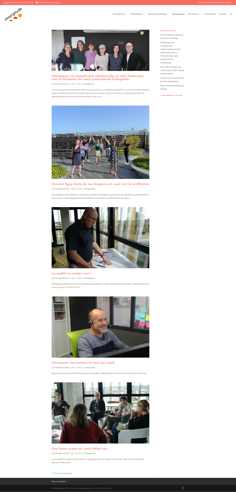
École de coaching (157, 14)
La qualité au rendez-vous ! (71, 273)
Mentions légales (59, 481)
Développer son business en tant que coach (83, 363)
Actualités (210, 14)
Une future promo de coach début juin (79, 448)
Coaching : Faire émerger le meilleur (215, 2)
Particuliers (136, 14)
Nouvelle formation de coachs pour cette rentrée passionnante (172, 70)
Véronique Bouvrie (62, 84)
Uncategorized (88, 84)
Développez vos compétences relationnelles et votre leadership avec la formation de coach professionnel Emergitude (97, 77)
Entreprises (119, 14)
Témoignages (178, 14)
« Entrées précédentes (62, 473)
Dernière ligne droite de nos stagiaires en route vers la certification (100, 184)
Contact (223, 14)
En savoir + (194, 14)
